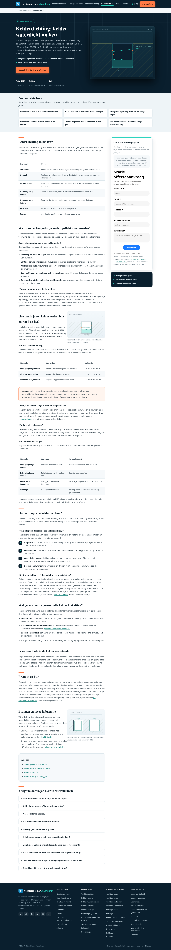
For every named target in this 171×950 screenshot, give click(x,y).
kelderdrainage (25, 419)
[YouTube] (37, 914)
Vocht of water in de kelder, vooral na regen (84, 111)
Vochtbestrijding (92, 3)
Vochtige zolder (112, 913)
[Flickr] (48, 914)
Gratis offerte (147, 4)
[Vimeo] (43, 914)
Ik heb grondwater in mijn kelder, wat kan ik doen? (46, 837)
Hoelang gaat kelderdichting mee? (39, 829)
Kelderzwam (111, 933)
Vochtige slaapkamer (114, 905)
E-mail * (117, 199)
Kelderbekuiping (87, 905)
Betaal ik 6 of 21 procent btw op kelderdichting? (45, 868)
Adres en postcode (122, 220)
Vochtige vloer (112, 909)
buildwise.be (46, 737)
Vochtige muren (112, 894)
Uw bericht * (119, 231)
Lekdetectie (85, 928)
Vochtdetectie (136, 924)
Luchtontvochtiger (138, 898)
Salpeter (60, 928)
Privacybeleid (121, 262)
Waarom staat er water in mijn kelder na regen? (45, 798)
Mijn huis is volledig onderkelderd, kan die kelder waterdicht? (51, 845)
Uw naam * (119, 189)
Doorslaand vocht (64, 898)
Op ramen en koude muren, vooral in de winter (37, 123)
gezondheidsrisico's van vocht (57, 628)
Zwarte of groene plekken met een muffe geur (83, 123)
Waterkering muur (88, 924)
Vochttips (134, 916)
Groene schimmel (113, 925)
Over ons (134, 934)
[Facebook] (20, 914)
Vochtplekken (62, 924)
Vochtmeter (135, 902)
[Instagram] (26, 914)
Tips (117, 3)
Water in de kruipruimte (115, 917)
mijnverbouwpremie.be (54, 747)
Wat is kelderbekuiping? (34, 814)
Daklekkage (86, 932)
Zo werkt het (141, 165)
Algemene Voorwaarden (138, 259)
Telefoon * (118, 210)
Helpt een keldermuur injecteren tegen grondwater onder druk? (52, 860)
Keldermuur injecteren (90, 902)
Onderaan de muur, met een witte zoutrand (39, 111)
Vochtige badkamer (114, 902)
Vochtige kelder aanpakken (36, 764)
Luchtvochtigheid (138, 894)
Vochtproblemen (59, 3)
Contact (125, 3)
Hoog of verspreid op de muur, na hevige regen (127, 113)
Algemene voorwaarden (135, 946)
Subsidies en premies (139, 920)
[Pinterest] (32, 914)
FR (137, 4)
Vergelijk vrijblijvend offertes (32, 70)
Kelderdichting (107, 3)
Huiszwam (110, 929)
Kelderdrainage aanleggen (35, 776)
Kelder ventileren (31, 772)
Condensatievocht (64, 902)
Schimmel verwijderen (115, 921)
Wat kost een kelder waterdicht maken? (41, 821)
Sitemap (148, 946)
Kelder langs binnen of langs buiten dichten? (43, 806)
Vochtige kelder (112, 898)
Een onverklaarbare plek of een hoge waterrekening (126, 123)
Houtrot (109, 937)
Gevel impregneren (89, 913)
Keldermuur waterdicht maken (37, 768)
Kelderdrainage (87, 909)
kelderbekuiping (61, 594)
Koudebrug (61, 909)
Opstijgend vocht (76, 3)
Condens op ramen (64, 905)
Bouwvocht (61, 913)
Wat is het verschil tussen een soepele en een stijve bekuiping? (52, 852)
